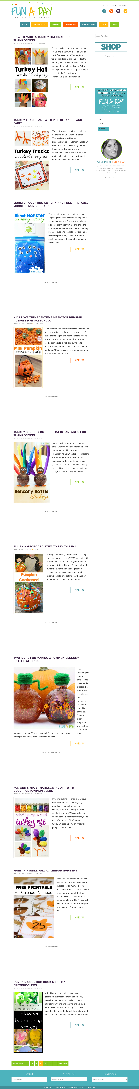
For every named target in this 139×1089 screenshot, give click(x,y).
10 (45, 1063)
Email (100, 119)
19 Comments (38, 209)
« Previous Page (18, 1063)
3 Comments (38, 549)
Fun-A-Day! (31, 10)
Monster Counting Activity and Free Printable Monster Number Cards (51, 204)
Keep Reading (79, 87)
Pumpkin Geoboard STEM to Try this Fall (46, 546)
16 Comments (38, 323)
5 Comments (38, 126)
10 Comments (38, 874)
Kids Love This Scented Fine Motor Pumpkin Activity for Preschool (48, 319)
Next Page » (63, 1063)
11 (50, 1063)
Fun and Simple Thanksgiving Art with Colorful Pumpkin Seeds (44, 789)
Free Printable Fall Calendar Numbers (45, 870)
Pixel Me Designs (90, 1087)
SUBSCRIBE (103, 129)
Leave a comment (40, 43)
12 (55, 1063)
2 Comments (38, 438)
